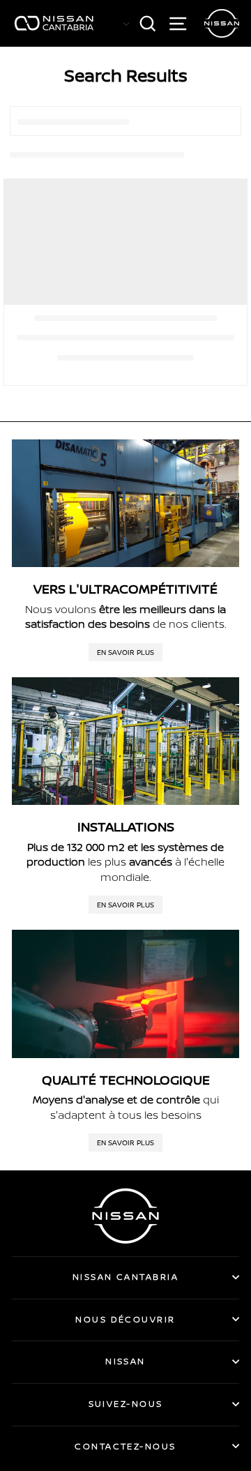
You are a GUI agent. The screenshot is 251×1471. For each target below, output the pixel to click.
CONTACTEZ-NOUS (125, 1446)
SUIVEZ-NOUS (126, 1404)
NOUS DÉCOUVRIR (125, 1319)
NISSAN (125, 1361)
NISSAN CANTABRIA (125, 1277)
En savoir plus (125, 652)
